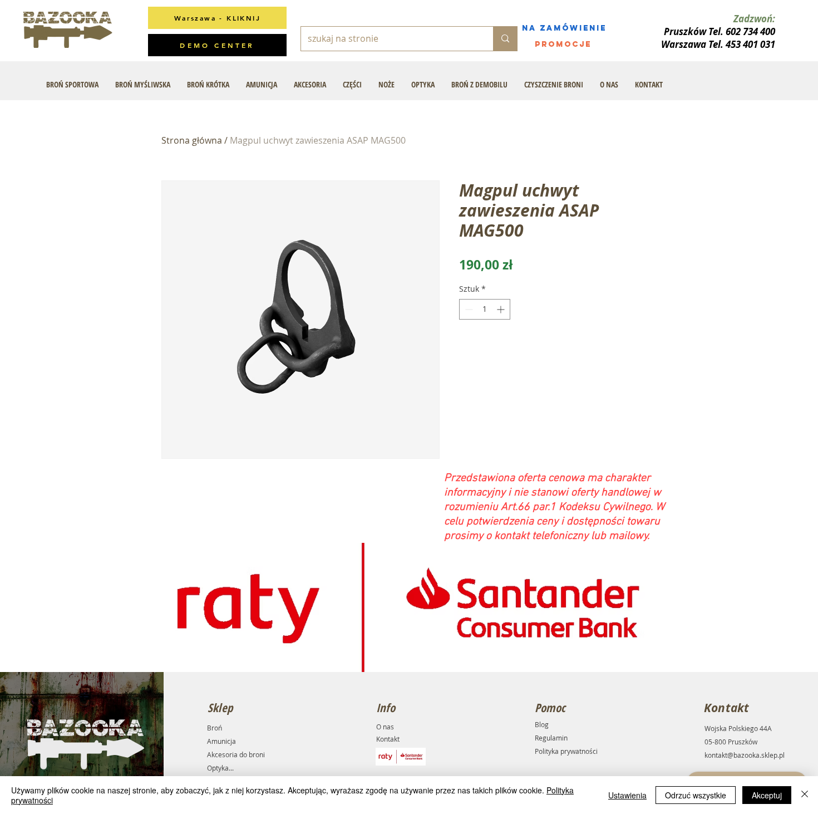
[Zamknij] (804, 795)
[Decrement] (468, 309)
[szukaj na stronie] (505, 39)
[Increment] (502, 309)
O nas (385, 726)
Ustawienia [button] (627, 795)
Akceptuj (767, 795)
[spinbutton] (485, 309)
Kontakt (388, 738)
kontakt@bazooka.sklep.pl (744, 755)
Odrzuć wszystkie (695, 795)
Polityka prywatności (566, 751)
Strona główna (191, 140)
